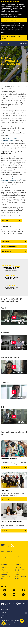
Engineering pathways (9, 459)
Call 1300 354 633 (6, 251)
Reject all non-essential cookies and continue (11, 37)
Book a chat (5, 241)
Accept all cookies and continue (10, 20)
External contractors (6, 580)
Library (17, 574)
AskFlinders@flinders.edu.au (10, 246)
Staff (2, 578)
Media (2, 571)
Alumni (3, 569)
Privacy (2, 617)
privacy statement (6, 10)
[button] (21, 43)
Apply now (5, 220)
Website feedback (5, 609)
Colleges (17, 572)
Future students (5, 567)
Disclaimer (3, 612)
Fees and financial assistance (11, 522)
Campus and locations (20, 569)
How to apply (5, 490)
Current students (5, 576)
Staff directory (18, 571)
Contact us (18, 567)
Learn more (5, 467)
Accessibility (4, 615)
